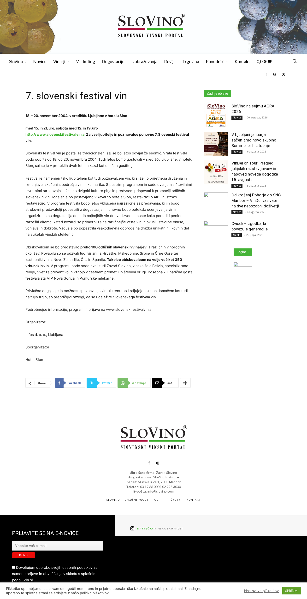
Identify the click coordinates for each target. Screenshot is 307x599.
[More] (185, 383)
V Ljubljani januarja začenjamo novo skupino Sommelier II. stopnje (253, 140)
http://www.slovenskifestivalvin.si (55, 134)
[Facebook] (266, 74)
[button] (294, 61)
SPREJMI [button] (291, 591)
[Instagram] (274, 74)
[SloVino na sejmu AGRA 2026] (216, 115)
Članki (236, 235)
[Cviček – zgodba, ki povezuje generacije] (216, 233)
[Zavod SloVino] (151, 26)
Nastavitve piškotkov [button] (261, 591)
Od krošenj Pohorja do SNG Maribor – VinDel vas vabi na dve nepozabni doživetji (256, 200)
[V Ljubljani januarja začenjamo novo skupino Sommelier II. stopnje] (216, 144)
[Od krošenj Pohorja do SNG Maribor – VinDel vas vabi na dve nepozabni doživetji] (216, 204)
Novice (237, 117)
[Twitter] (283, 74)
